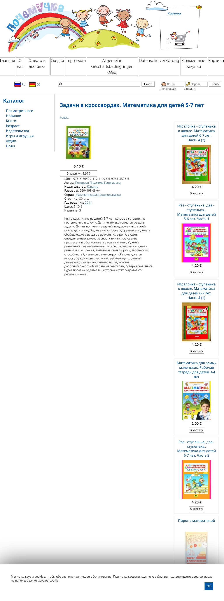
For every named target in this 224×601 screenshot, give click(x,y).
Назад (64, 117)
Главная (7, 60)
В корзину (196, 193)
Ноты (10, 145)
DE (38, 84)
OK (209, 586)
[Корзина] (185, 33)
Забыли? (189, 89)
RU (23, 84)
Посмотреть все (19, 110)
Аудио (11, 140)
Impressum (75, 60)
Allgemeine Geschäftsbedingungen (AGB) (112, 66)
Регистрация (168, 89)
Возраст (12, 125)
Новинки (13, 115)
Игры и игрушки (20, 135)
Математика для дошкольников (98, 194)
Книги (11, 120)
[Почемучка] (79, 27)
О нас (20, 63)
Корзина (174, 13)
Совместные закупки (193, 63)
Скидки (57, 60)
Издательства (17, 130)
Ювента (92, 186)
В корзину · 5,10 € (78, 173)
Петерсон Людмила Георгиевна (98, 182)
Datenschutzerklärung (159, 60)
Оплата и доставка (37, 63)
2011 (88, 202)
